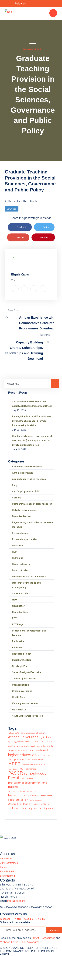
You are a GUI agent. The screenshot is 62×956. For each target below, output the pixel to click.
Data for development (24, 509)
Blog (14, 485)
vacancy (27, 808)
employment (14, 750)
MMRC (41, 759)
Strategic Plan (20, 666)
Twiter (46, 227)
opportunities (27, 764)
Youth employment (43, 808)
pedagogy (38, 773)
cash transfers (36, 746)
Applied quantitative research (29, 478)
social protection (18, 799)
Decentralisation (21, 516)
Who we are (6, 858)
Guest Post (18, 545)
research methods (31, 795)
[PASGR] (8, 12)
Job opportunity (16, 759)
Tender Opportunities (24, 678)
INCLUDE (47, 755)
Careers (16, 497)
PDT (14, 618)
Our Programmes (9, 862)
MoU (14, 599)
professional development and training (27, 784)
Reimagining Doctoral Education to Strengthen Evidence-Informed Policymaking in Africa (31, 421)
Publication (18, 641)
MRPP (14, 764)
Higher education (21, 564)
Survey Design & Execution (26, 672)
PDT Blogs (17, 624)
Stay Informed (7, 875)
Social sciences (35, 800)
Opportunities (20, 611)
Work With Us (19, 709)
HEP (14, 551)
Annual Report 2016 (22, 472)
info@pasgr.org (16, 900)
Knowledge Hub (8, 871)
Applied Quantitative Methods (21, 742)
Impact (4, 866)
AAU (17, 732)
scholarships (46, 795)
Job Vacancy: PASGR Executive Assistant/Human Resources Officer (32, 403)
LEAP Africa (32, 759)
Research (17, 647)
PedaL (14, 778)
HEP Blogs (17, 557)
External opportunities (25, 539)
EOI (31, 750)
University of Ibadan (19, 803)
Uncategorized (20, 684)
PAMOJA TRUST (16, 768)
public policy (32, 791)
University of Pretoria (42, 804)
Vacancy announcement (25, 703)
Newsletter (18, 605)
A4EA (11, 732)
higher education (22, 755)
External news (20, 533)
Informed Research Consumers (29, 576)
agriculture (45, 737)
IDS (39, 755)
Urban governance (22, 690)
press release (27, 778)
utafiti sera (14, 808)
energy (24, 750)
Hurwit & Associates (43, 937)
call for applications (18, 745)
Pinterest (44, 237)
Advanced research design (27, 466)
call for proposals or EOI (25, 491)
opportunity (39, 764)
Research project (21, 653)
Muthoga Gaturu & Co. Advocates (19, 942)
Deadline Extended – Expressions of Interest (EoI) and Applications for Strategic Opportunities (32, 440)
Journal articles (21, 593)
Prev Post (13, 310)
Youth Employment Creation (27, 715)
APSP (37, 741)
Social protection (21, 659)
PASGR (15, 773)
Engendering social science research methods (32, 524)
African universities (23, 737)
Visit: (14, 280)
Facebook (21, 227)
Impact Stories (20, 570)
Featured (41, 750)
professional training (17, 791)
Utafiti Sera (18, 697)
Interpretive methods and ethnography (26, 585)
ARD (44, 741)
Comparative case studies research (32, 503)
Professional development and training (29, 632)
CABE (50, 741)
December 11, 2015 (32, 49)
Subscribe (54, 929)
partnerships (31, 769)
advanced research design (33, 733)
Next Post (46, 334)
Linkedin (20, 237)
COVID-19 (48, 745)
